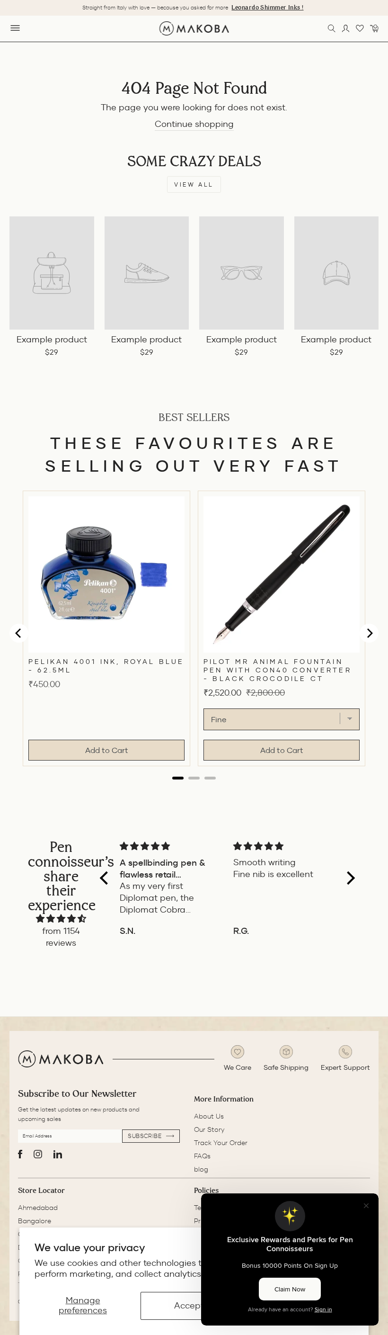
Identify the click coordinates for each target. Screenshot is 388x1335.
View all (194, 184)
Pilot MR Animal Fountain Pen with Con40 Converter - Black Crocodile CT (277, 670)
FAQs (202, 1156)
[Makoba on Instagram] (38, 1154)
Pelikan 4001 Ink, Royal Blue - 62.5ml (106, 665)
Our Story (209, 1129)
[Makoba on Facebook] (20, 1154)
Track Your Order (220, 1142)
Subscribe (145, 1135)
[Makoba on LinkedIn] (57, 1154)
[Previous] (18, 633)
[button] (106, 878)
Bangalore (34, 1221)
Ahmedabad (38, 1207)
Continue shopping (194, 124)
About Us (209, 1116)
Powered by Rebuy (194, 787)
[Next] (369, 633)
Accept (189, 1305)
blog (201, 1169)
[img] (61, 919)
